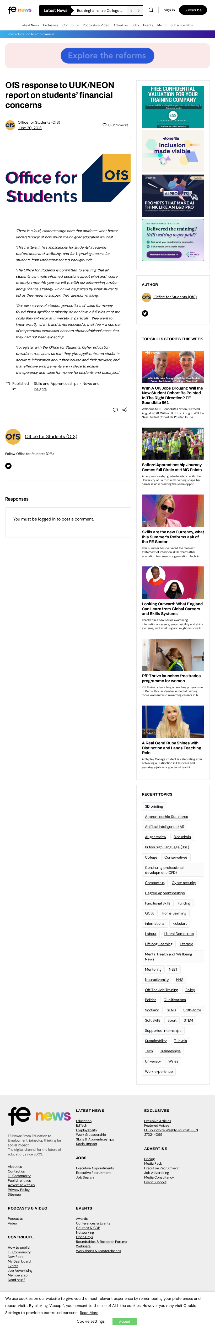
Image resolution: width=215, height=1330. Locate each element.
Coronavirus (154, 882)
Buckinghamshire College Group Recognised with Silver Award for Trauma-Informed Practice (102, 10)
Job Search (85, 1177)
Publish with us (19, 1180)
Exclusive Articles (157, 1121)
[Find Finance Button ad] (173, 239)
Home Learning (174, 913)
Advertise (121, 25)
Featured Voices (156, 1125)
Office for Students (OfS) (39, 122)
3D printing (154, 806)
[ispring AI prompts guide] (173, 195)
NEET (173, 969)
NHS (179, 979)
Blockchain (182, 836)
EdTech (81, 1125)
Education (84, 1121)
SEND (171, 1010)
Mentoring (153, 969)
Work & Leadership (91, 1134)
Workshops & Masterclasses (98, 1251)
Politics (150, 999)
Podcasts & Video (96, 25)
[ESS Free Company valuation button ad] (173, 106)
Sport (172, 1020)
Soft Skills (152, 1020)
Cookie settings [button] (91, 1321)
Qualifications (175, 999)
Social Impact (86, 1144)
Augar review (155, 836)
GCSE (149, 913)
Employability (86, 1130)
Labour (151, 933)
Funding (184, 903)
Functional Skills (157, 903)
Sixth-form (192, 1010)
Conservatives (175, 857)
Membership (18, 1275)
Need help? (16, 1280)
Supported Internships (163, 1030)
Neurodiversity (157, 979)
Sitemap (14, 1194)
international (155, 923)
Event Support (155, 1182)
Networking (85, 1232)
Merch (161, 25)
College (151, 857)
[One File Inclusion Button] (173, 151)
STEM (188, 1020)
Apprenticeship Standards (166, 816)
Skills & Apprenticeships (95, 1139)
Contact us (16, 1171)
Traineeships (170, 1051)
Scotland (152, 1010)
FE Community (19, 1176)
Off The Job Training (161, 989)
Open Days (84, 1237)
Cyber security (184, 882)
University (153, 1061)
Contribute (70, 25)
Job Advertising (156, 1172)
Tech (149, 1051)
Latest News (30, 25)
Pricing (149, 1159)
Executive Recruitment (93, 1172)
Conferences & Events (93, 1223)
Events (148, 25)
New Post (15, 1256)
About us (15, 1166)
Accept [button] (124, 1321)
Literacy (186, 944)
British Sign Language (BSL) (167, 847)
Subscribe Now (182, 25)
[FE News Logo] (19, 10)
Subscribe (193, 10)
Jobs (135, 25)
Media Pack (153, 1163)
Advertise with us (21, 1185)
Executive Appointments (95, 1168)
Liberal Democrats (179, 933)
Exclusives (50, 25)
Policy (190, 989)
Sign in (169, 10)
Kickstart (180, 923)
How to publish (19, 1247)
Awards (82, 1218)
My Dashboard (19, 1261)
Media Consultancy (159, 1177)
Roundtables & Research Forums (101, 1241)
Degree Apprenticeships (165, 893)
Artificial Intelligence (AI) (164, 826)
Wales (173, 1061)
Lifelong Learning (159, 944)
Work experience (159, 1071)
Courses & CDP (88, 1228)
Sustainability (156, 1040)
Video (12, 1223)
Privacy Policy (19, 1189)
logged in (47, 519)
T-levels (180, 1040)
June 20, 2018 (30, 127)
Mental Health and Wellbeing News (168, 956)
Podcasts (15, 1218)
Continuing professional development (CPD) (164, 870)
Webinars (83, 1246)
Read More (89, 1312)
